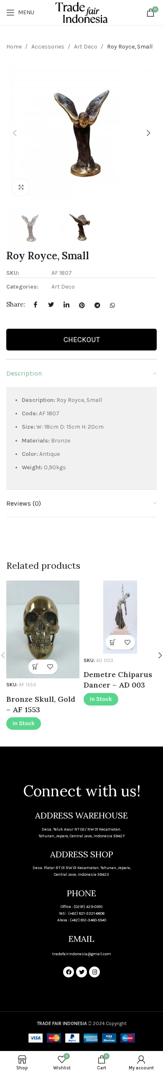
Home (14, 46)
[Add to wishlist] (50, 667)
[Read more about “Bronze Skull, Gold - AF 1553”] (35, 667)
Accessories (48, 46)
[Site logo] (81, 11)
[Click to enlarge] (21, 187)
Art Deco (86, 46)
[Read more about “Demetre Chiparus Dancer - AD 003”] (113, 642)
